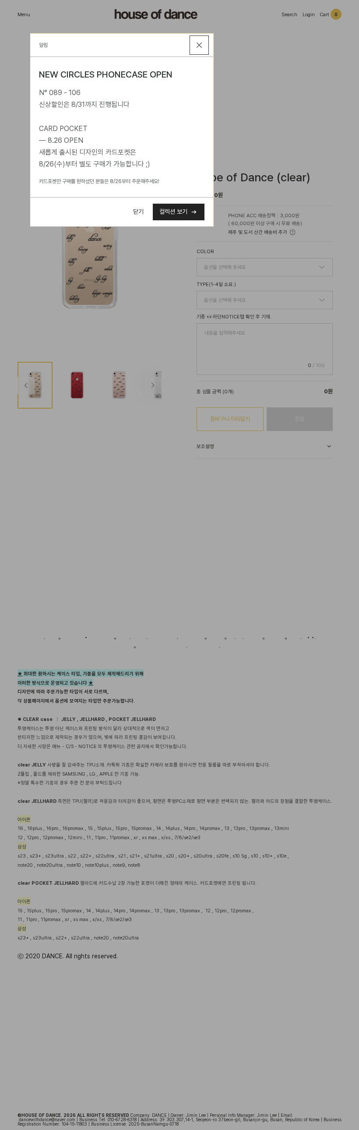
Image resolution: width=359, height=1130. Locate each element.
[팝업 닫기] (199, 45)
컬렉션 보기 (173, 211)
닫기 (138, 211)
